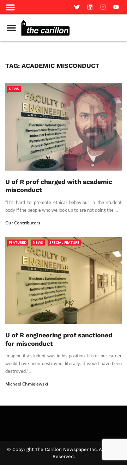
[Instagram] (103, 7)
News (14, 88)
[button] (10, 7)
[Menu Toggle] (11, 28)
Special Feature (64, 242)
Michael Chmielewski (26, 384)
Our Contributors (22, 223)
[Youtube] (116, 7)
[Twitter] (77, 7)
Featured (17, 242)
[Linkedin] (90, 7)
